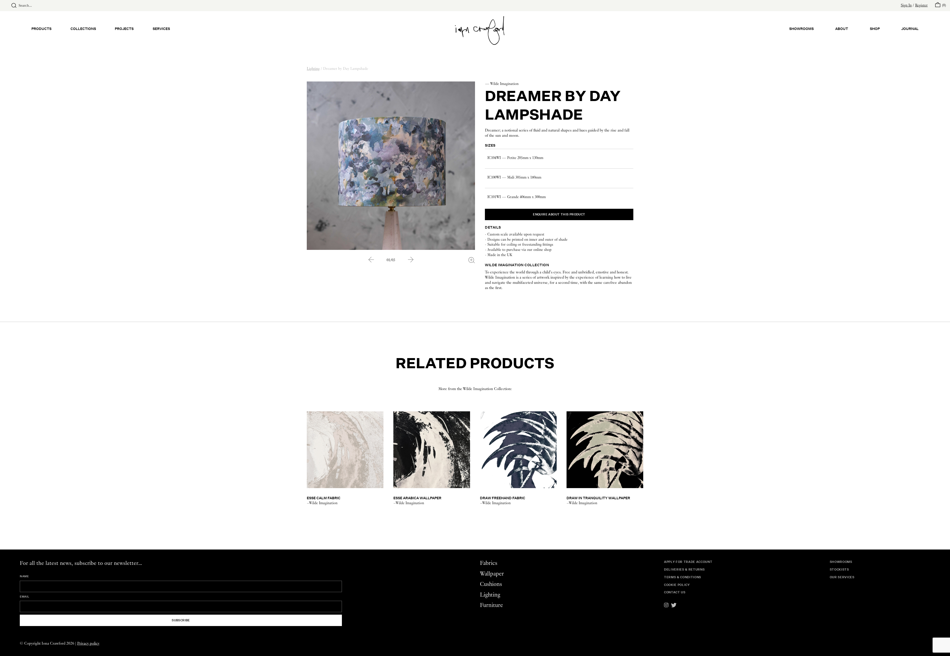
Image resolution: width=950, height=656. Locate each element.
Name (24, 576)
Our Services (842, 577)
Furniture (491, 605)
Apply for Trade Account (688, 562)
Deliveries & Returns (684, 569)
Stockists (839, 569)
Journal (910, 28)
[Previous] (371, 259)
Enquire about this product (559, 214)
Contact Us (675, 592)
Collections (83, 28)
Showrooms (801, 28)
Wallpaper (492, 574)
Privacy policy (88, 643)
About (841, 28)
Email (24, 596)
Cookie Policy (677, 585)
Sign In (906, 5)
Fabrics (488, 563)
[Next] (410, 259)
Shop (875, 28)
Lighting (313, 69)
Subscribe (181, 620)
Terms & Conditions (682, 577)
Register (921, 5)
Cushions (491, 584)
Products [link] (41, 28)
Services (161, 28)
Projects (124, 28)
